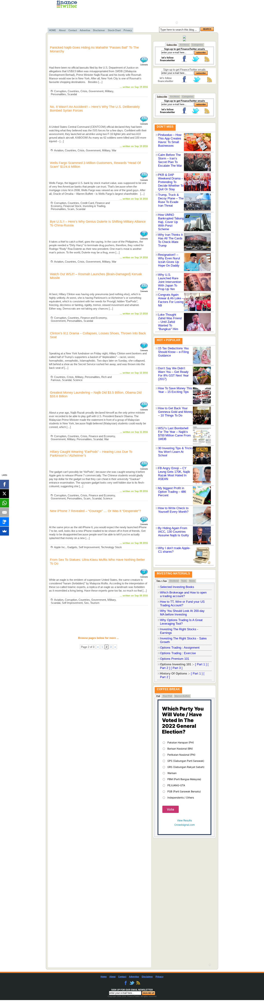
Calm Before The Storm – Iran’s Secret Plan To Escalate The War (170, 160)
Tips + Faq (161, 581)
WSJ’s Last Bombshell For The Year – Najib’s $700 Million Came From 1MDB (174, 434)
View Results (184, 820)
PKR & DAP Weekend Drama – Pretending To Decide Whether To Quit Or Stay (171, 182)
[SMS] (4, 521)
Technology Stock (111, 547)
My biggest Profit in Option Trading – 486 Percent (172, 491)
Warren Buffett (182, 696)
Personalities (58, 94)
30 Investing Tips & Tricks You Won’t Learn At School (175, 451)
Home (104, 976)
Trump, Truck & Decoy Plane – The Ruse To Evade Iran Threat (171, 200)
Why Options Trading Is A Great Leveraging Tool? (181, 621)
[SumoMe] (4, 531)
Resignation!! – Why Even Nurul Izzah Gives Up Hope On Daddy (169, 260)
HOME (52, 30)
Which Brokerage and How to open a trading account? (183, 594)
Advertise (85, 30)
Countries (73, 91)
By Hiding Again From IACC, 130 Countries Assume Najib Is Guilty (173, 531)
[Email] (4, 512)
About (62, 30)
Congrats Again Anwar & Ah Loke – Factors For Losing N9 (171, 300)
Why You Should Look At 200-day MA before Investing (182, 612)
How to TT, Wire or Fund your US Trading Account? (182, 603)
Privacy (127, 30)
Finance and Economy (93, 317)
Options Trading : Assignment (180, 647)
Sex (86, 602)
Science (77, 380)
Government (96, 91)
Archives (184, 45)
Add (144, 59)
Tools (184, 581)
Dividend (174, 581)
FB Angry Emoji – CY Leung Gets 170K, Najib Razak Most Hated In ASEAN (174, 473)
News (192, 581)
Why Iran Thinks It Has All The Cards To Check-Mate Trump (170, 240)
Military (109, 91)
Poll (158, 696)
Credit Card (87, 202)
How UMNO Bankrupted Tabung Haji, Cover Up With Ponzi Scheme (171, 222)
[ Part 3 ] (176, 668)
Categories (197, 45)
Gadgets (72, 547)
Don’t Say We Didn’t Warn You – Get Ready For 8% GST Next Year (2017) (173, 374)
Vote (170, 809)
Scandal (72, 94)
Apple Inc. (60, 547)
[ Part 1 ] (201, 664)
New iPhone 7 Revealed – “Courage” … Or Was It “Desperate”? (95, 511)
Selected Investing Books (177, 587)
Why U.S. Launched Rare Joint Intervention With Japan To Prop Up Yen (169, 282)
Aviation (58, 150)
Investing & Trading (94, 205)
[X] (4, 493)
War (114, 150)
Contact (72, 30)
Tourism (94, 602)
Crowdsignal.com (184, 824)
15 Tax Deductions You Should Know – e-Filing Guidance (173, 352)
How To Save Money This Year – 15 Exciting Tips (175, 390)
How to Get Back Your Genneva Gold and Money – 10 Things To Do (175, 412)
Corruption (60, 91)
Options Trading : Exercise (178, 653)
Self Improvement (89, 547)
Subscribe (171, 45)
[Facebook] (4, 484)
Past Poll (167, 696)
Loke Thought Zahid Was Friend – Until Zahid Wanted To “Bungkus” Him (170, 322)
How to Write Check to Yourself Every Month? (173, 509)
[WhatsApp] (4, 503)
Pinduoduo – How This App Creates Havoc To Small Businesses (169, 140)
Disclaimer (99, 30)
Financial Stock (72, 205)
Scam (70, 209)
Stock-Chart (114, 30)
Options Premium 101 (174, 658)
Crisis (83, 91)
